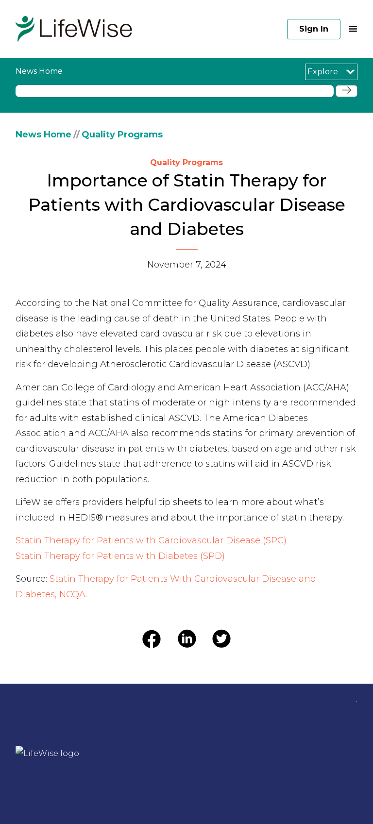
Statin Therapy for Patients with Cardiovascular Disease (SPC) (151, 540)
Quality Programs (122, 134)
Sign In (313, 29)
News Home (43, 134)
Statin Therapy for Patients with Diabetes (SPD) (120, 556)
